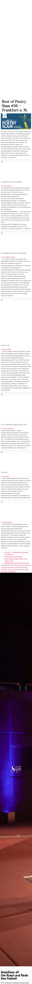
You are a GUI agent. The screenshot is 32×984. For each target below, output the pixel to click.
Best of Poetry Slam (8, 567)
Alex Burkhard (7, 185)
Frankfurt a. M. (5, 569)
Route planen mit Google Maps (13, 556)
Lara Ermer (6, 476)
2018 (11, 565)
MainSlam (17, 569)
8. (21, 565)
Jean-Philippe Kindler (9, 257)
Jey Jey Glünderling (8, 428)
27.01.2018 (17, 565)
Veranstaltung (12, 571)
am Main (25, 565)
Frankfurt (24, 567)
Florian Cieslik (7, 349)
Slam (5, 571)
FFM (20, 567)
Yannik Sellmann (7, 522)
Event (16, 567)
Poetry (22, 569)
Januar (12, 569)
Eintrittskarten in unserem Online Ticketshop (16, 563)
